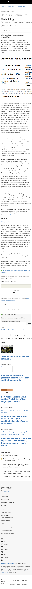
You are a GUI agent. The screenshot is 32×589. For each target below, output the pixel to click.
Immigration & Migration (7, 502)
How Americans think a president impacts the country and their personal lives (15, 377)
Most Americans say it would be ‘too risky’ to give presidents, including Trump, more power (14, 420)
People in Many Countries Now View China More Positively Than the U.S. (16, 472)
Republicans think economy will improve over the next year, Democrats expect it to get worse (16, 442)
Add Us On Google (11, 25)
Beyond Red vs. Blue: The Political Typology (16, 477)
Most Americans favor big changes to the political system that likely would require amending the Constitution (16, 466)
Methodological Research (7, 533)
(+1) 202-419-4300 (5, 491)
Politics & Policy (11, 332)
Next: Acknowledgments (16, 286)
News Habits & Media (6, 530)
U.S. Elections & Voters (20, 332)
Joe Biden (17, 329)
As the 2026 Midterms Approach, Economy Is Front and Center (16, 459)
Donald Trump (4, 329)
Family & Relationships (7, 517)
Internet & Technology (7, 527)
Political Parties (4, 332)
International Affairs (6, 499)
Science (3, 523)
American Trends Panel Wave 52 (11, 310)
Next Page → (16, 294)
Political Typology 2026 (10, 455)
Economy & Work (5, 520)
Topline (5, 307)
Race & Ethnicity (5, 506)
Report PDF (6, 304)
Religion (3, 509)
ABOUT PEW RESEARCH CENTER (8, 563)
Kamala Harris (23, 329)
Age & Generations (6, 512)
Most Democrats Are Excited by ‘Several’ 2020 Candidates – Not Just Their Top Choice (14, 15)
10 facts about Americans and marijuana (15, 357)
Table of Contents (6, 30)
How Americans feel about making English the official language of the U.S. (13, 399)
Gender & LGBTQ (5, 515)
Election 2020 (11, 329)
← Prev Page (16, 290)
